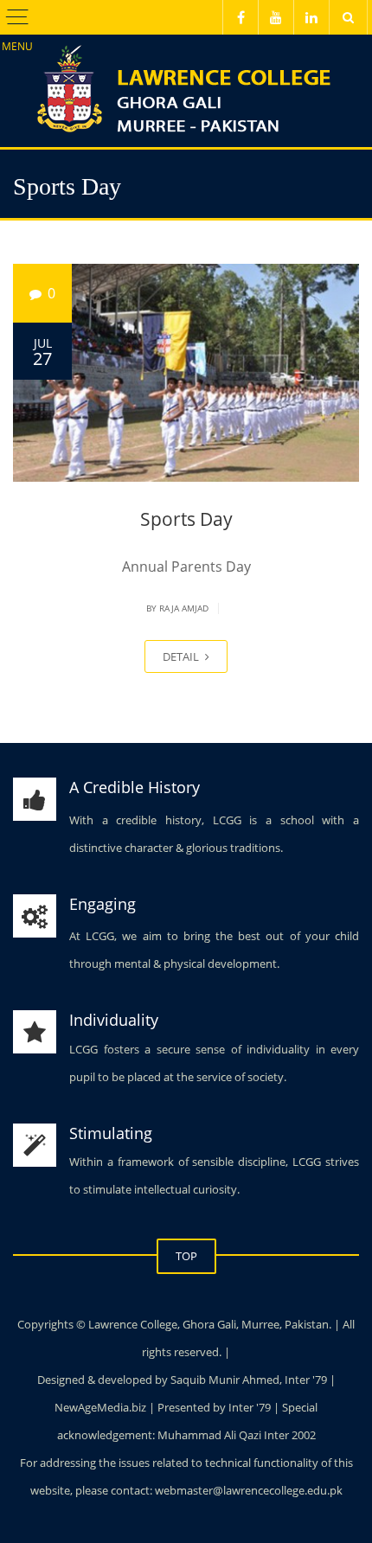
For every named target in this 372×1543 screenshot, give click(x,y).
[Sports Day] (186, 373)
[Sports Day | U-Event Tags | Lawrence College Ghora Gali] (186, 78)
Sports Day (186, 519)
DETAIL (182, 656)
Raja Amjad (183, 608)
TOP (186, 1256)
